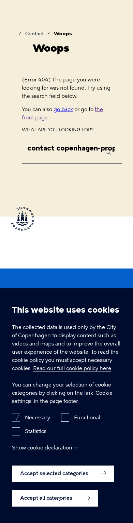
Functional (87, 418)
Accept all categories (47, 498)
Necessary (37, 418)
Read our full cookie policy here (72, 368)
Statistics (35, 431)
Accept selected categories (55, 473)
